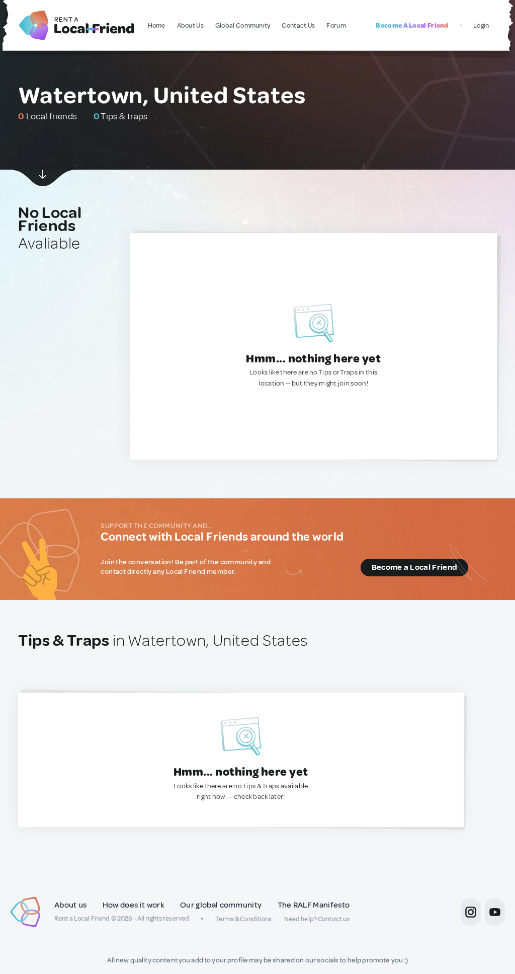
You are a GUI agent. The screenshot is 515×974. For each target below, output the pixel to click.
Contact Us (298, 25)
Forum (336, 25)
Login (481, 25)
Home (156, 25)
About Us (190, 25)
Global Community (243, 25)
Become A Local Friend (412, 25)
